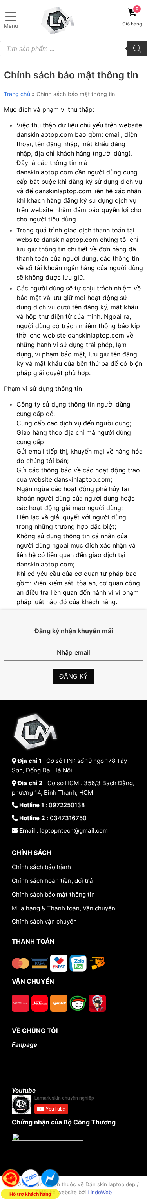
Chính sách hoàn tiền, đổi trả (52, 880)
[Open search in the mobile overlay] (73, 48)
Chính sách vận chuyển (44, 921)
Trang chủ (17, 94)
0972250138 (67, 805)
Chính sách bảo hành (41, 867)
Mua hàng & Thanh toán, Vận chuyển (63, 908)
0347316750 (68, 818)
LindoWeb (99, 1192)
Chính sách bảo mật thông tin (53, 894)
